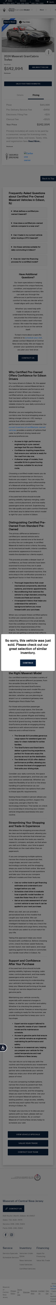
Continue (28, 663)
